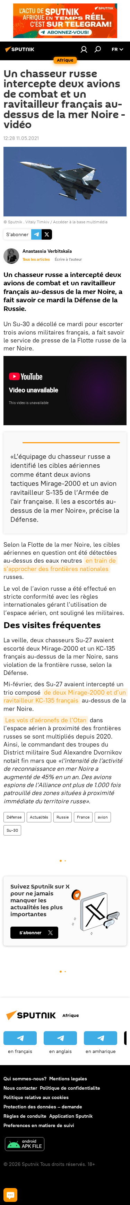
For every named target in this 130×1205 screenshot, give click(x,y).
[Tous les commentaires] (10, 1195)
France (83, 817)
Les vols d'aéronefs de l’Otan (45, 720)
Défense (14, 817)
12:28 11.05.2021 (21, 138)
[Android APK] (24, 1145)
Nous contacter (20, 1088)
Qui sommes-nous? (24, 1078)
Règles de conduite (24, 1116)
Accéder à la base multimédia (80, 221)
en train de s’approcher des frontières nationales (60, 564)
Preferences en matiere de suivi (38, 1125)
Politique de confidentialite (70, 1088)
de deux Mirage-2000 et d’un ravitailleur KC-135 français (65, 696)
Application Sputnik (71, 1116)
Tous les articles (36, 259)
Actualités (39, 817)
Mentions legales (68, 1078)
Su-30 (12, 830)
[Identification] (84, 49)
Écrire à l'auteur (68, 259)
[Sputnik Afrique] (20, 52)
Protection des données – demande (42, 1107)
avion (103, 817)
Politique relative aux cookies (36, 1097)
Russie (63, 817)
